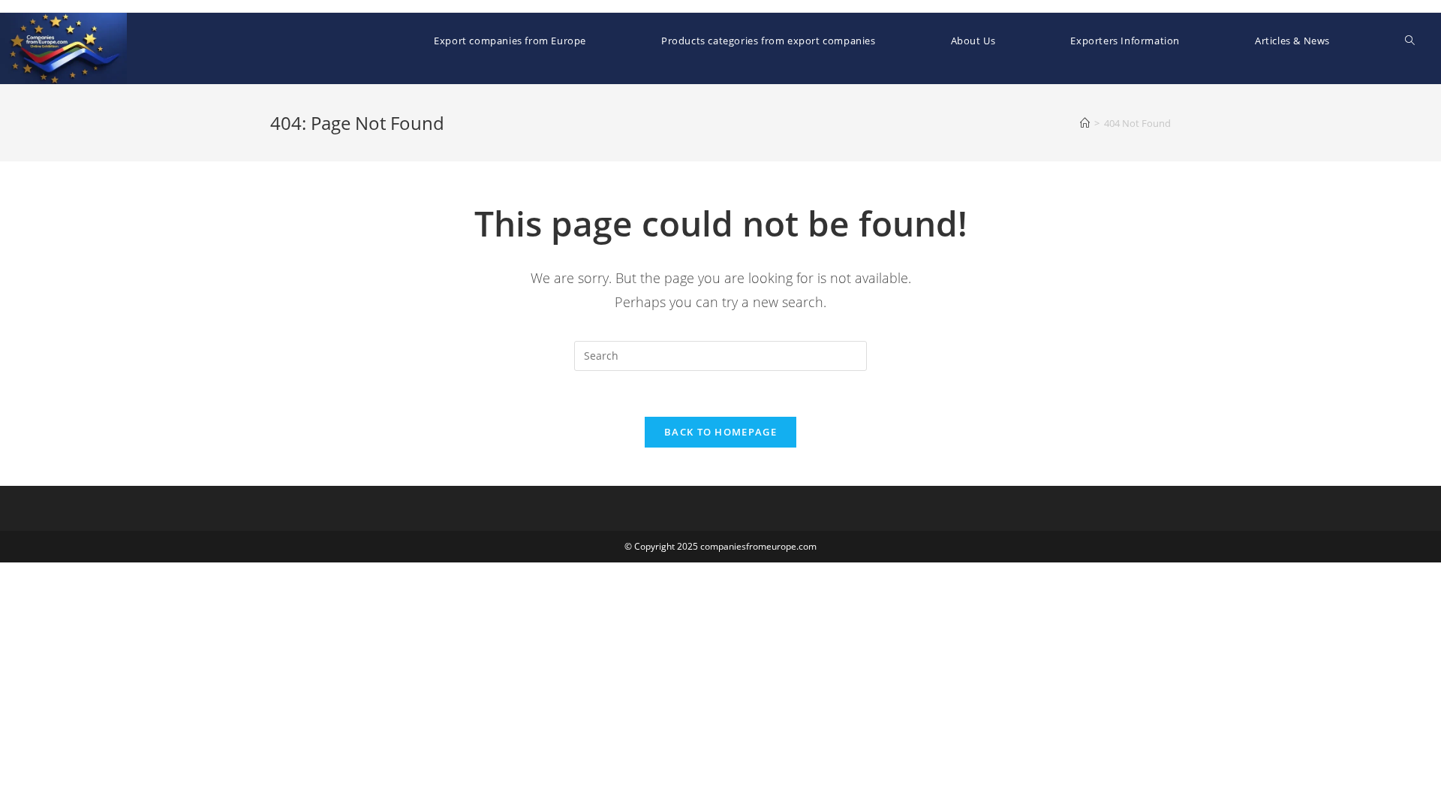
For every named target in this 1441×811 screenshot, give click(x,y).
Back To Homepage (720, 432)
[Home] (1085, 123)
